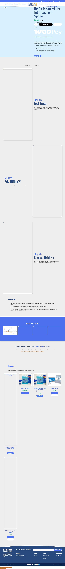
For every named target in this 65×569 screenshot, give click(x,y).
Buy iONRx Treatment (8, 4)
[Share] (4, 567)
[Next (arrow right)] (4, 568)
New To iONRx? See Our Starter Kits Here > (43, 37)
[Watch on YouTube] (60, 555)
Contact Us (51, 4)
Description (27, 65)
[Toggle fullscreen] (7, 567)
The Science (24, 4)
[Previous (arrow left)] (1, 568)
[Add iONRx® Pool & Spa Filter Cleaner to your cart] (10, 539)
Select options (25, 393)
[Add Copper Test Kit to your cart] (54, 395)
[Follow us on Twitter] (58, 555)
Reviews (46, 4)
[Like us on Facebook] (56, 555)
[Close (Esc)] (1, 567)
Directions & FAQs (17, 4)
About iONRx (41, 4)
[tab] (28, 65)
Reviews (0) (36, 65)
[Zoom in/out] (10, 567)
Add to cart (45, 24)
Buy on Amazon (57, 24)
